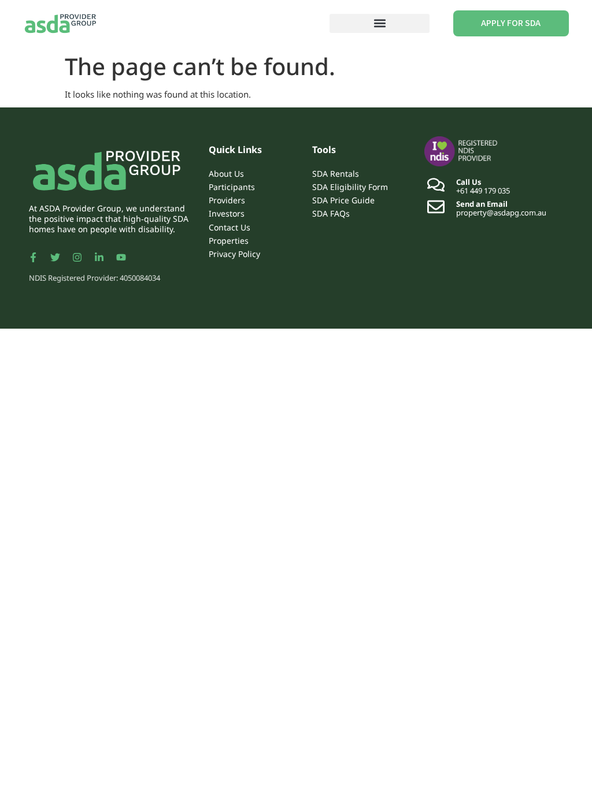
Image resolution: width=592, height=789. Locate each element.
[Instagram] (77, 257)
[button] (380, 23)
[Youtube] (121, 257)
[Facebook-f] (33, 257)
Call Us (469, 182)
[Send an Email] (436, 206)
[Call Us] (436, 184)
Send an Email (482, 204)
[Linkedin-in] (99, 257)
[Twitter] (55, 257)
